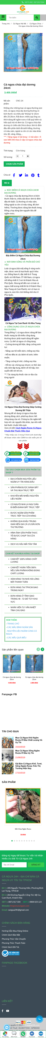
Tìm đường (5, 1036)
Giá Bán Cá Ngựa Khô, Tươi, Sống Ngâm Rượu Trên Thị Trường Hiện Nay (28, 766)
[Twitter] (20, 175)
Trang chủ (6, 24)
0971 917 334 (14, 902)
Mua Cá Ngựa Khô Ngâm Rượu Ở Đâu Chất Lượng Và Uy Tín (28, 740)
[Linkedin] (26, 175)
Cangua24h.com (32, 1025)
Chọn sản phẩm (14, 164)
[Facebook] (14, 175)
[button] (43, 8)
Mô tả (6, 183)
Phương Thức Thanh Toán (13, 943)
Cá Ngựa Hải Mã (20, 24)
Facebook (32, 1036)
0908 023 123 (36, 902)
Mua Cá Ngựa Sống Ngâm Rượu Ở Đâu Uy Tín (27, 752)
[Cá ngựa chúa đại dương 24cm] (23, 1032)
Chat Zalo (41, 1036)
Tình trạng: (8, 150)
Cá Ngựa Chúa (36, 24)
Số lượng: (8, 157)
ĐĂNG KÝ (36, 865)
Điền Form (14, 1036)
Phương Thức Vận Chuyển (14, 939)
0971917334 (39, 2)
